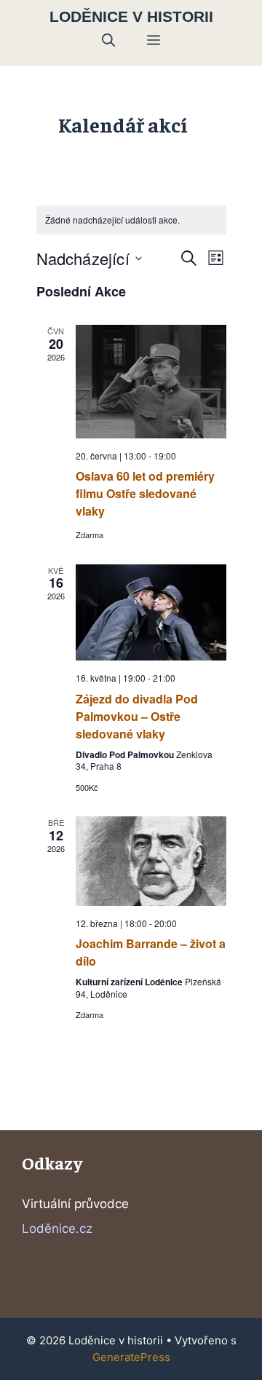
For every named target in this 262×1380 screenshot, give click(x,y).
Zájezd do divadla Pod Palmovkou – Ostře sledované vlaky (137, 716)
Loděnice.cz (57, 1228)
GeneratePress (131, 1357)
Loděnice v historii (131, 16)
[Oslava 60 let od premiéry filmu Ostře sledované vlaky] (151, 381)
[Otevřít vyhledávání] (108, 40)
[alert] (131, 220)
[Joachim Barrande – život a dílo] (151, 861)
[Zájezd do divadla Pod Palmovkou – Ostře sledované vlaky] (151, 612)
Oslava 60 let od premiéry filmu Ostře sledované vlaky (145, 493)
